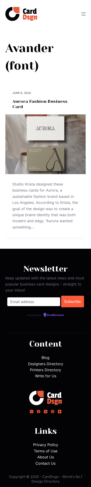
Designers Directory (45, 363)
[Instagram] (31, 411)
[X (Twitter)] (45, 411)
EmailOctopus (55, 315)
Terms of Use (45, 451)
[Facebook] (38, 411)
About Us (45, 457)
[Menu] (83, 14)
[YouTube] (59, 411)
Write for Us (45, 376)
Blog (45, 357)
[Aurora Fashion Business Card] (45, 144)
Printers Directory (45, 370)
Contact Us (45, 463)
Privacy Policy (45, 444)
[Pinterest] (52, 411)
